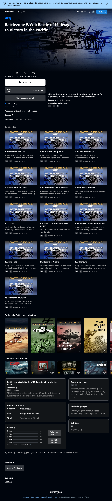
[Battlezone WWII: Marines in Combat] (95, 335)
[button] (25, 82)
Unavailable (25, 409)
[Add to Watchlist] (9, 72)
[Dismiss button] (107, 3)
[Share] (33, 72)
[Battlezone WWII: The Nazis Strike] (69, 335)
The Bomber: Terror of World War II (95, 367)
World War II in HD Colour (43, 367)
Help (55, 497)
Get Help (8, 482)
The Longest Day (69, 367)
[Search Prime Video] (78, 12)
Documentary (53, 100)
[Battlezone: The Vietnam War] (43, 335)
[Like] (16, 72)
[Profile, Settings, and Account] (93, 12)
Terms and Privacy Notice (31, 497)
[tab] (9, 119)
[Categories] (89, 12)
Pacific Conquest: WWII (16, 367)
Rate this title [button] (54, 433)
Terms (44, 452)
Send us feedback (46, 497)
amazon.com (71, 3)
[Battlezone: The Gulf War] (16, 335)
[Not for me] (25, 72)
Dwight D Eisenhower (60, 103)
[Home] (9, 12)
